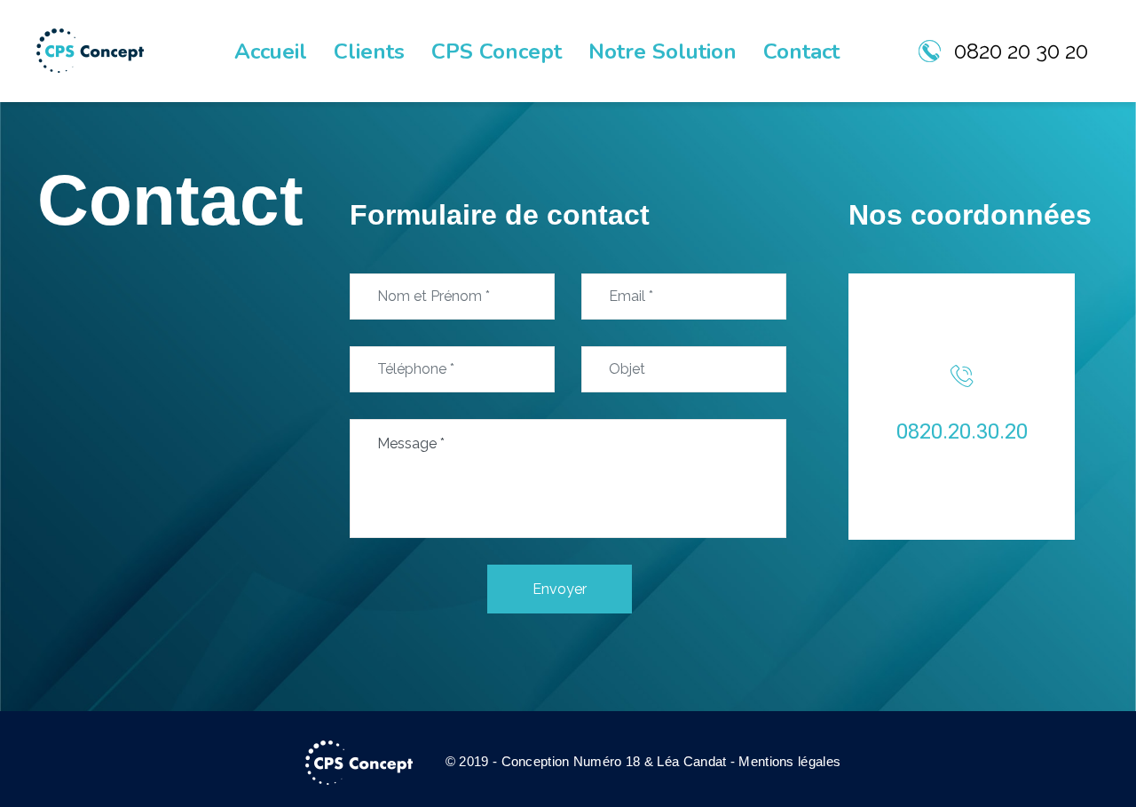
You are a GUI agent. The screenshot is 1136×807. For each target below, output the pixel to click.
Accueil (270, 51)
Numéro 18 (607, 761)
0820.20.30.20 (962, 431)
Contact (801, 51)
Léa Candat (691, 761)
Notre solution (662, 51)
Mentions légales (789, 761)
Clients (369, 51)
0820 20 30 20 (1021, 51)
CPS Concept (496, 51)
